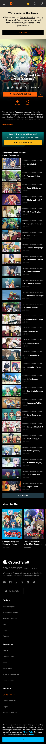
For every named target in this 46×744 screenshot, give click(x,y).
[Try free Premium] (28, 3)
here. (32, 734)
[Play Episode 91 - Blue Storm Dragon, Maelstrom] (23, 462)
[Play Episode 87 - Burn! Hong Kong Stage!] (23, 414)
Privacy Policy (28, 732)
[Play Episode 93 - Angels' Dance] (23, 486)
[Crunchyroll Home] (16, 562)
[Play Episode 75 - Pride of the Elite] (23, 271)
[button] (3, 3)
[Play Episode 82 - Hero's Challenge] (23, 354)
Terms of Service (27, 17)
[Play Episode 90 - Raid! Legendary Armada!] (23, 450)
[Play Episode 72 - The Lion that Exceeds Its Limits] (23, 235)
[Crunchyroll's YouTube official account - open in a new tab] (4, 582)
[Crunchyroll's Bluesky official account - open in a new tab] (34, 582)
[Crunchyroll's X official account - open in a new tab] (22, 582)
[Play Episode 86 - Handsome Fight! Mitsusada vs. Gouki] (23, 402)
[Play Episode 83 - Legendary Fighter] (23, 366)
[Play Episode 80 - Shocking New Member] (23, 331)
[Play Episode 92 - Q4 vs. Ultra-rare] (23, 474)
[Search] (35, 3)
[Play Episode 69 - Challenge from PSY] (23, 199)
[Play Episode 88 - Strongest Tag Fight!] (23, 426)
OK (23, 739)
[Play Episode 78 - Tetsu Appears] (23, 307)
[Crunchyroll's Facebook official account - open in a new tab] (10, 582)
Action (30, 83)
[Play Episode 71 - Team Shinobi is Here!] (23, 223)
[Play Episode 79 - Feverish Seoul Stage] (23, 319)
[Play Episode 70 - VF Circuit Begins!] (23, 211)
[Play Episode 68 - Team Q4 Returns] (23, 187)
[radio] (8, 87)
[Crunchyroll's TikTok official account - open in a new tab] (28, 582)
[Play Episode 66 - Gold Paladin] (23, 163)
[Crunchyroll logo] (11, 3)
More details (7, 124)
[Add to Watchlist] (40, 94)
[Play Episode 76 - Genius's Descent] (23, 283)
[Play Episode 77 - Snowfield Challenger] (23, 295)
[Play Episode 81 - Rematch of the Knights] (23, 342)
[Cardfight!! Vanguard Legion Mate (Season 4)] (34, 529)
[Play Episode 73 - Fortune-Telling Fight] (23, 247)
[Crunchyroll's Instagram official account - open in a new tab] (16, 582)
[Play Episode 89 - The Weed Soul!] (23, 438)
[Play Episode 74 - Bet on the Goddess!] (23, 259)
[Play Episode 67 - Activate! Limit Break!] (23, 175)
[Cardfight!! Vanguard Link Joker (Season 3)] (12, 529)
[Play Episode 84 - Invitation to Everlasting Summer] (23, 378)
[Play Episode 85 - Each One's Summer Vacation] (23, 390)
